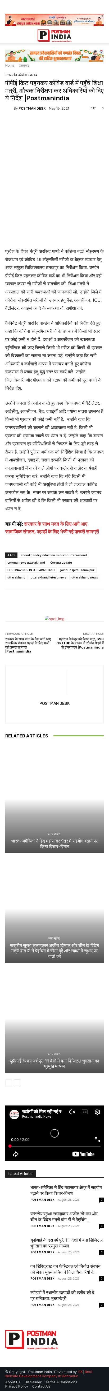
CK (80, 1372)
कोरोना (22, 75)
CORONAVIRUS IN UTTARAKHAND (31, 570)
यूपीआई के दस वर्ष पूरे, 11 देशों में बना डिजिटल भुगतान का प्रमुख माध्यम (54, 1063)
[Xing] (55, 713)
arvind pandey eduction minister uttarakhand (54, 555)
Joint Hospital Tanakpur (77, 570)
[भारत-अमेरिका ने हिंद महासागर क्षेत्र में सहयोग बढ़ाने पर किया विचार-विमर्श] (54, 799)
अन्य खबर (54, 834)
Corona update (61, 562)
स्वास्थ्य (32, 75)
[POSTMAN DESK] (9, 108)
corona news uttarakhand (26, 562)
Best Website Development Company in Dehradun (48, 1374)
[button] (9, 36)
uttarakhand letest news (48, 577)
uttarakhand (16, 577)
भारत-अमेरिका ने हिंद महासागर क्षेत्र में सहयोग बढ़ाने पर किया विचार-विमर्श (54, 843)
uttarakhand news (84, 577)
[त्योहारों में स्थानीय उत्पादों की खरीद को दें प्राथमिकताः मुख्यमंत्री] (15, 1300)
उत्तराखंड (24, 65)
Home (10, 65)
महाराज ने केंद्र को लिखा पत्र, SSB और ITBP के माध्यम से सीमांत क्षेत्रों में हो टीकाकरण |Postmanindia (80, 643)
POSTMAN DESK (32, 108)
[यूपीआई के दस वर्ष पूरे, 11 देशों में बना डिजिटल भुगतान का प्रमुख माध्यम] (54, 1018)
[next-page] (17, 1082)
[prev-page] (8, 1082)
